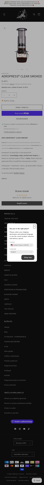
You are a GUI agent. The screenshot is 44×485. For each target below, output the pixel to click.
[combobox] (20, 245)
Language (13, 249)
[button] (34, 226)
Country (12, 242)
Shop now (28, 257)
